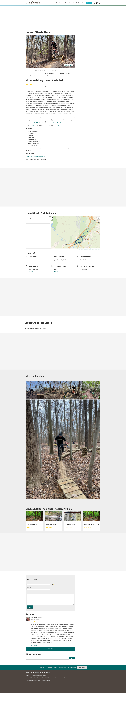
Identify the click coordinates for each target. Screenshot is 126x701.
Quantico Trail (51, 524)
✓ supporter (40, 617)
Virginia (43, 27)
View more (30, 271)
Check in (60, 70)
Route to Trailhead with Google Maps (36, 156)
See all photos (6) (68, 65)
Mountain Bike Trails (32, 27)
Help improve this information (54, 148)
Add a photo (48, 70)
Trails (56, 2)
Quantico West (70, 524)
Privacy (48, 680)
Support (89, 2)
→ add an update (56, 125)
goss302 (56, 260)
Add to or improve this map (83, 249)
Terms (45, 680)
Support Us (39, 675)
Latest (82, 2)
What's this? (56, 262)
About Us (33, 675)
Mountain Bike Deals (64, 678)
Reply (32, 645)
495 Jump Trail (32, 524)
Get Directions (39, 70)
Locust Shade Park (51, 27)
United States (38, 27)
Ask (72, 658)
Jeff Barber (33, 125)
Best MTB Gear (55, 678)
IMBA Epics (48, 678)
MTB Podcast (33, 678)
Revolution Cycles (33, 269)
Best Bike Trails (41, 678)
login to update (83, 262)
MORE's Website (38, 123)
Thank (35, 645)
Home (27, 27)
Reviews (61, 2)
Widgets (44, 675)
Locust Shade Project (55, 123)
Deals (77, 2)
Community (71, 2)
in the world (33, 88)
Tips (66, 2)
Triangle (46, 27)
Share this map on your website (94, 249)
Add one (56, 271)
